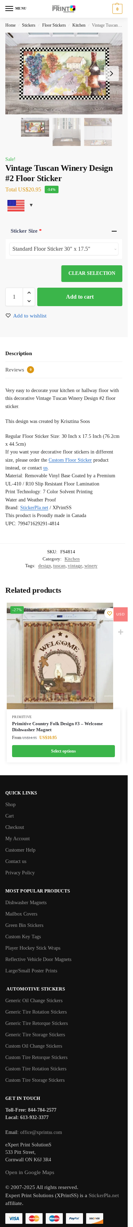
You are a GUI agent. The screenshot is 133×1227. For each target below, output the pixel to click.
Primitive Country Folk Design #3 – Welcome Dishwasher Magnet (57, 726)
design (44, 565)
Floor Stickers (54, 25)
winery (91, 565)
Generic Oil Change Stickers (33, 1000)
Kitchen (78, 25)
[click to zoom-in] (66, 73)
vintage (75, 565)
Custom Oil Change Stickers (33, 1046)
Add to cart (80, 297)
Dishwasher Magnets (25, 902)
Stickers (28, 25)
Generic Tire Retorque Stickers (36, 1023)
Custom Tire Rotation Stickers (35, 1068)
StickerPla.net (34, 507)
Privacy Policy (20, 872)
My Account (17, 838)
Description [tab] (18, 353)
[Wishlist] (109, 613)
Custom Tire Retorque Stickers (36, 1057)
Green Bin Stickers (24, 925)
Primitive (22, 717)
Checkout (14, 827)
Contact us (15, 861)
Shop (10, 804)
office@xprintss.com (41, 1132)
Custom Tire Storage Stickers (35, 1080)
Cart (9, 816)
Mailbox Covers (21, 914)
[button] (116, 9)
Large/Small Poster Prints (31, 970)
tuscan (59, 565)
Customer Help (20, 850)
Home (10, 25)
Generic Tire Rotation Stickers (36, 1012)
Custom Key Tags (23, 936)
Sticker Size (26, 231)
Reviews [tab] (18, 370)
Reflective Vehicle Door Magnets (38, 959)
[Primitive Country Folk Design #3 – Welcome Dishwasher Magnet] (60, 656)
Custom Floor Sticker (70, 460)
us (45, 468)
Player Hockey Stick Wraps (32, 948)
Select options (63, 751)
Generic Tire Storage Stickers (35, 1034)
